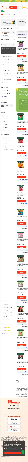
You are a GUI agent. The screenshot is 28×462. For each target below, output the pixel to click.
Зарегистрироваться (21, 1)
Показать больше (5, 130)
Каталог (7, 17)
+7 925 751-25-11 (14, 405)
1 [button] (17, 381)
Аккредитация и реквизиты (5, 456)
